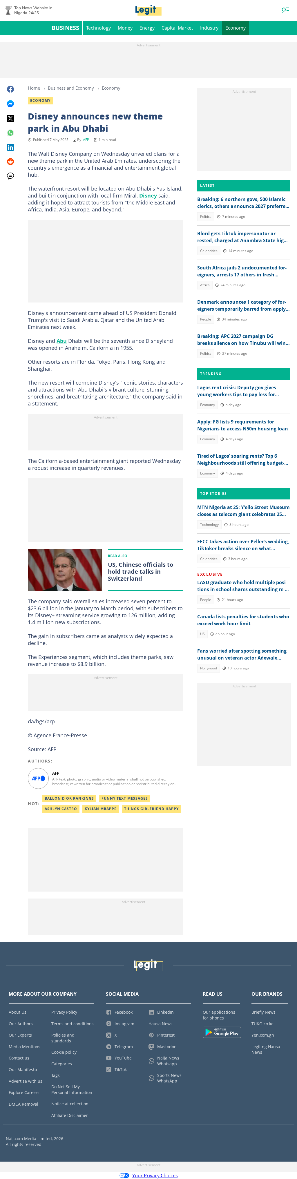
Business (65, 28)
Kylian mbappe (101, 808)
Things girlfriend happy (151, 808)
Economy (235, 28)
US (202, 633)
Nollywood (208, 668)
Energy (147, 28)
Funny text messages (125, 798)
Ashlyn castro (61, 808)
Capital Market (177, 28)
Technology (98, 28)
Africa (205, 284)
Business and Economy (71, 88)
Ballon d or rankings (69, 798)
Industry (209, 28)
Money (125, 28)
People (205, 319)
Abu (62, 340)
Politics (205, 216)
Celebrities (209, 250)
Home (34, 88)
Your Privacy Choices (155, 1175)
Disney (148, 195)
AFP (86, 139)
